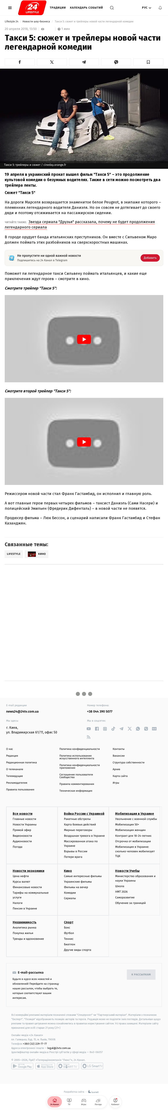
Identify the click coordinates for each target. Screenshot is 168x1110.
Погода (17, 847)
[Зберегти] (148, 62)
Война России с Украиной (84, 814)
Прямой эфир (22, 830)
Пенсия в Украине (25, 908)
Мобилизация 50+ (127, 824)
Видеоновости (22, 836)
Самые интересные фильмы (83, 876)
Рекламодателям (16, 783)
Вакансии (119, 756)
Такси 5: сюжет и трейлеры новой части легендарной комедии (94, 21)
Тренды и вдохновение (28, 939)
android (22, 1065)
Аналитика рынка (24, 927)
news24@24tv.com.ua (22, 712)
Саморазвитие (125, 897)
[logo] (32, 7)
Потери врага (73, 857)
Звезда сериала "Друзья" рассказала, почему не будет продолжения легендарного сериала (80, 224)
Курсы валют (21, 881)
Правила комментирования (76, 784)
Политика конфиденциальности (79, 749)
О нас (9, 749)
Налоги (18, 903)
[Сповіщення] (160, 8)
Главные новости (24, 819)
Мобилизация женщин (130, 830)
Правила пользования (20, 789)
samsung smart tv (92, 1065)
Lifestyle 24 (12, 21)
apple (45, 1065)
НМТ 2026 (121, 891)
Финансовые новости (27, 887)
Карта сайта (120, 776)
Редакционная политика (21, 762)
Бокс (67, 927)
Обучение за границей (130, 903)
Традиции (58, 7)
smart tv (68, 1065)
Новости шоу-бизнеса (37, 21)
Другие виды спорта (77, 950)
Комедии (70, 892)
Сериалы (70, 898)
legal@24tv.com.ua (58, 1048)
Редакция (12, 756)
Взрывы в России (75, 851)
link (88, 728)
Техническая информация (75, 791)
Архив (116, 769)
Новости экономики (28, 871)
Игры (116, 783)
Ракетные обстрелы (77, 819)
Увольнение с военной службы (136, 819)
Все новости (22, 814)
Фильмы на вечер (76, 887)
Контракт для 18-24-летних (133, 836)
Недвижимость (24, 922)
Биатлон (69, 944)
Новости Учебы (127, 871)
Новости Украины (25, 824)
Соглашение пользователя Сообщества (76, 776)
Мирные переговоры (78, 830)
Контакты (119, 749)
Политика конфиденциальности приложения (79, 766)
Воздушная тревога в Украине (84, 836)
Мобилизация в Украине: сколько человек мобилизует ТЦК (135, 851)
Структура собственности (128, 762)
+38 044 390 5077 (99, 712)
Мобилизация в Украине (134, 814)
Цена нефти (21, 876)
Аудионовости (22, 841)
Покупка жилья (23, 933)
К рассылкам (141, 974)
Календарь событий (86, 7)
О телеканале (14, 769)
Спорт (68, 922)
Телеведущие (14, 776)
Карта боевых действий (80, 824)
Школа (119, 886)
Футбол (69, 933)
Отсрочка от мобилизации (133, 841)
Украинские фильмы (78, 881)
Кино (68, 871)
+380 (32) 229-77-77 (35, 1043)
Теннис (69, 939)
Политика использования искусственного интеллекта (76, 757)
